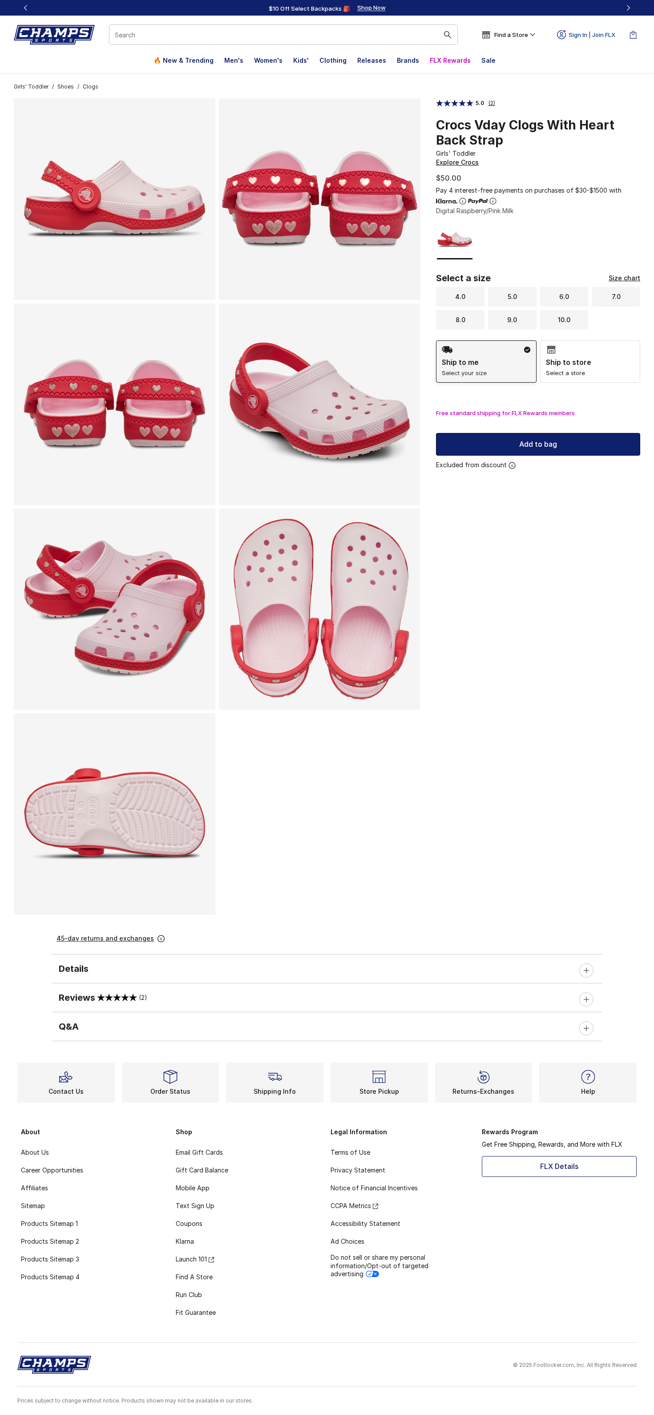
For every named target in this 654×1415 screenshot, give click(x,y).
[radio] (486, 361)
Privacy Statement (358, 1170)
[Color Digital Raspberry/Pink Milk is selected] (455, 240)
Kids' (301, 60)
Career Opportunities (52, 1170)
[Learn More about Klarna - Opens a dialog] (462, 201)
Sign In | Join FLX (592, 34)
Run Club (189, 1294)
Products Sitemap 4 (50, 1277)
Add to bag (538, 444)
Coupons (189, 1223)
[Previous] (25, 8)
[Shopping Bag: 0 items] (633, 34)
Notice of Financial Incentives (374, 1188)
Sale (488, 60)
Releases (371, 60)
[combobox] (283, 34)
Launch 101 (191, 1259)
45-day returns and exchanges (105, 938)
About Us (35, 1152)
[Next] (628, 8)
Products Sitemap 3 (50, 1259)
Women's (268, 60)
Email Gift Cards (199, 1152)
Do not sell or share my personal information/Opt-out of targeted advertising (379, 1265)
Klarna (185, 1241)
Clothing (333, 60)
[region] (327, 8)
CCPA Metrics (351, 1205)
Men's (233, 60)
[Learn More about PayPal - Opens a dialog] (493, 201)
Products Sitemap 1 (49, 1223)
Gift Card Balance (202, 1170)
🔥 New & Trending (183, 60)
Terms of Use (350, 1152)
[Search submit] (447, 34)
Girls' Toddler (31, 86)
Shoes (65, 86)
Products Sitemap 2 (50, 1241)
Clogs (90, 86)
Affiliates (34, 1188)
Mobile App (193, 1188)
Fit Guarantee (196, 1312)
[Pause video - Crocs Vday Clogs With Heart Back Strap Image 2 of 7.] (319, 199)
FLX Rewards (450, 60)
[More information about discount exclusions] (512, 465)
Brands (408, 60)
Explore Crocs (457, 162)
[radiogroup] (538, 361)
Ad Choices (347, 1241)
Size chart (624, 278)
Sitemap (33, 1205)
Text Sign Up (195, 1205)
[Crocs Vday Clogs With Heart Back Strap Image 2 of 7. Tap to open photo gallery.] (405, 285)
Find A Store (194, 1277)
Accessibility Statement (365, 1223)
